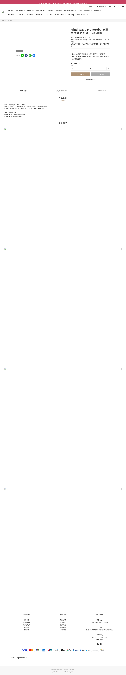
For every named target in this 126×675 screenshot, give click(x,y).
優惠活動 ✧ (19, 11)
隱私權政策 (26, 625)
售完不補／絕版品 (70, 11)
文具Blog (71, 15)
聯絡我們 (26, 630)
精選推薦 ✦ (40, 11)
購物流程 (63, 620)
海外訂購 (63, 630)
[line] (22, 55)
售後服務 (63, 627)
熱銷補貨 (59, 11)
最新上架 (51, 11)
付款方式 (63, 622)
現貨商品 (10, 20)
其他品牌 (39, 15)
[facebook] (26, 55)
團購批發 (26, 627)
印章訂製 (48, 15)
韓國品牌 (29, 15)
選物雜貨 (87, 11)
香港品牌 (97, 11)
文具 (79, 11)
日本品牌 (20, 15)
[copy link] (33, 55)
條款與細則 (26, 622)
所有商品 (10, 11)
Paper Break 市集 (82, 15)
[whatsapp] (30, 55)
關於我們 (26, 620)
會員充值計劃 (59, 15)
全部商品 (4, 20)
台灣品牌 (10, 15)
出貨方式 (63, 625)
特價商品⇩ (30, 11)
